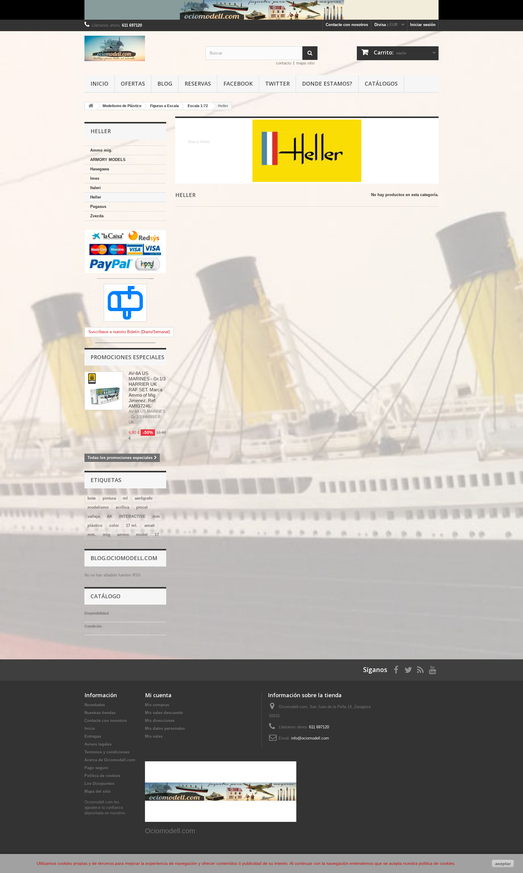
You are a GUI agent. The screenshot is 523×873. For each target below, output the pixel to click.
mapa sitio (305, 63)
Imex (94, 178)
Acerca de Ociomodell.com (109, 760)
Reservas (198, 83)
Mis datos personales (165, 728)
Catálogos (381, 83)
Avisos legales (98, 744)
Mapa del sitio (97, 791)
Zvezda (97, 216)
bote (91, 498)
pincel (142, 507)
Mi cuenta (158, 695)
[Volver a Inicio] (91, 106)
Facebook (238, 83)
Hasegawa (99, 169)
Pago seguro (96, 768)
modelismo (98, 507)
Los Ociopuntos (99, 783)
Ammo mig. (101, 150)
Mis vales (154, 736)
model (142, 534)
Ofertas (133, 83)
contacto (283, 63)
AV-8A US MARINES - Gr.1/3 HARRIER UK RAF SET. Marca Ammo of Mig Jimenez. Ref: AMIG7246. (147, 390)
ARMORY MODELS (108, 159)
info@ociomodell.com (310, 738)
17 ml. (131, 525)
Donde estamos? (327, 83)
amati (149, 525)
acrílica (122, 507)
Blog (164, 83)
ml (125, 498)
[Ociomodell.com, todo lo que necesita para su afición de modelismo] (261, 10)
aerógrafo (144, 498)
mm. (91, 534)
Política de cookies (102, 775)
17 (157, 534)
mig (106, 534)
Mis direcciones (160, 720)
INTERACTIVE (132, 516)
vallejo (93, 516)
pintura (109, 498)
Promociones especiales (127, 357)
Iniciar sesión (423, 24)
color (114, 525)
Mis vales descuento (164, 713)
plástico (94, 525)
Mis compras (157, 705)
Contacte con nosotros (347, 24)
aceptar (503, 863)
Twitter (277, 83)
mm (156, 516)
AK (109, 516)
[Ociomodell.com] (140, 48)
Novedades (94, 705)
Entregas (92, 736)
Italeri (95, 187)
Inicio (99, 83)
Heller (95, 197)
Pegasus (98, 206)
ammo (123, 534)
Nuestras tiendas (100, 713)
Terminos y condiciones (107, 752)
